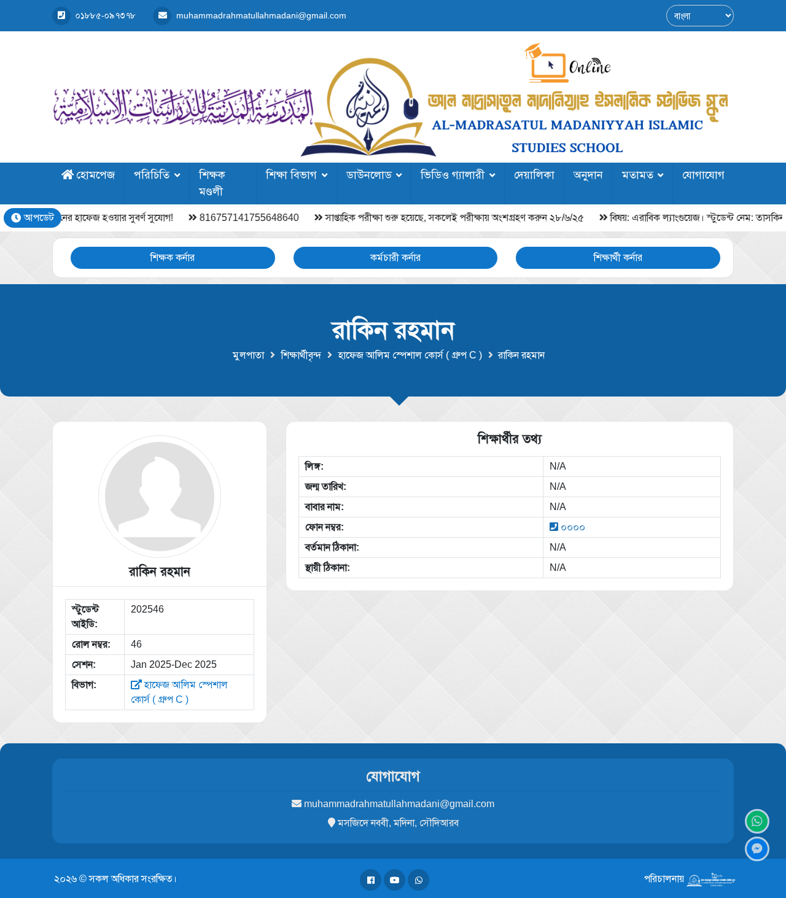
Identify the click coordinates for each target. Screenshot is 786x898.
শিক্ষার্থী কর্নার (618, 257)
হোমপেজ (95, 175)
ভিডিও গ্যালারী (452, 175)
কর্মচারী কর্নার (395, 257)
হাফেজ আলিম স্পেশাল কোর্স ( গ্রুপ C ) (410, 355)
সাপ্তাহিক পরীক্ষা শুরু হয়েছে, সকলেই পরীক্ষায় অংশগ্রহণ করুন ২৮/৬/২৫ (422, 217)
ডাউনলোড (369, 175)
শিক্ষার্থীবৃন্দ (301, 355)
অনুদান (588, 175)
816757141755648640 (217, 217)
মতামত (637, 175)
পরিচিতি (151, 175)
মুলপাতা (248, 355)
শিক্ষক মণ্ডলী (212, 183)
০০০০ (573, 527)
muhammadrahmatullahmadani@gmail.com (399, 804)
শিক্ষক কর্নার (172, 257)
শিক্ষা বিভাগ (291, 175)
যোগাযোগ (703, 175)
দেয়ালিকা (534, 175)
